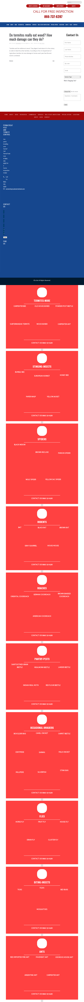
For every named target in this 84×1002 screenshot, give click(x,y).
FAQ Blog (42, 43)
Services (34, 24)
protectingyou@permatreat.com (15, 189)
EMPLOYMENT (60, 6)
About (11, 24)
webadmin (18, 43)
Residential (21, 24)
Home (8, 24)
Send (65, 104)
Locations (61, 24)
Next (53, 61)
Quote (66, 24)
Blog (71, 24)
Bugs (16, 24)
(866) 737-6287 (47, 343)
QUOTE (73, 6)
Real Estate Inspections (44, 24)
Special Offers (54, 24)
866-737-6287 (53, 16)
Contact (75, 24)
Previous (11, 61)
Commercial (28, 24)
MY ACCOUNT (46, 6)
